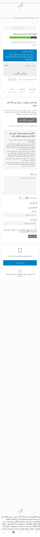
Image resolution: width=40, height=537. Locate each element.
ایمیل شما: (33, 219)
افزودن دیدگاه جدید (26, 120)
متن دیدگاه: (33, 174)
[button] (20, 3)
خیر (10, 79)
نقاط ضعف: (31, 208)
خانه (37, 18)
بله (14, 79)
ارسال (23, 28)
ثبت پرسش (19, 263)
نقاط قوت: (32, 203)
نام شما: (34, 211)
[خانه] (36, 534)
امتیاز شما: (33, 198)
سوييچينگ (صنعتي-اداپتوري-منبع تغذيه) (24, 18)
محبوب (26, 28)
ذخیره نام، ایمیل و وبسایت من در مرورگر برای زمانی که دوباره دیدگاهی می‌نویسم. (20, 230)
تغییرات (14, 28)
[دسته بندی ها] (20, 534)
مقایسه (17, 28)
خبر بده (20, 28)
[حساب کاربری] (4, 534)
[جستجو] (28, 534)
